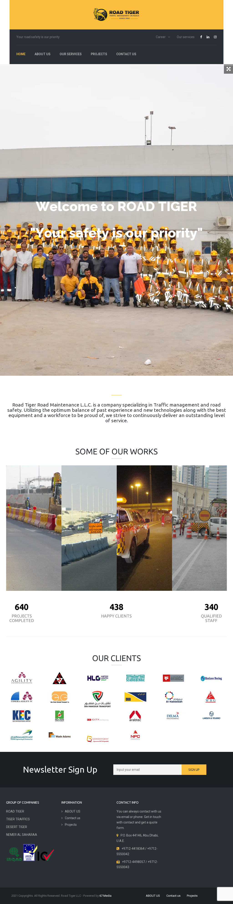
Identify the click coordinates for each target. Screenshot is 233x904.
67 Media (105, 895)
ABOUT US (43, 54)
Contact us (126, 54)
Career (161, 37)
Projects (99, 54)
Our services (186, 37)
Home (20, 54)
